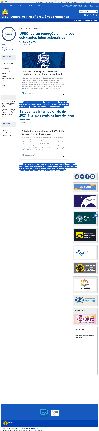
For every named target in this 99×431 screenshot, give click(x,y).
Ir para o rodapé (35, 5)
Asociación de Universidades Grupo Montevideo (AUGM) (44, 164)
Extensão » (5, 76)
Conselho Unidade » (8, 63)
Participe (59, 2)
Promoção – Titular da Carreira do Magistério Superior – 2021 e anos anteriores (9, 111)
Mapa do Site (87, 5)
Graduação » (6, 68)
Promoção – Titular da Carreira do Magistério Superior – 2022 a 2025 (9, 103)
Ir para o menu (16, 5)
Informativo (5, 138)
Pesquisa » (5, 73)
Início (3, 45)
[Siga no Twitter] (88, 15)
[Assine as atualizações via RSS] (96, 15)
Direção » (5, 61)
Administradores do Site (91, 21)
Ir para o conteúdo (6, 5)
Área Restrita (78, 21)
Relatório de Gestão (8, 135)
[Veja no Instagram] (93, 15)
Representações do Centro (8, 79)
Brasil (6, 1)
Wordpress (34, 428)
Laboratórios (6, 83)
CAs (3, 90)
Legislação (83, 2)
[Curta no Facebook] (85, 15)
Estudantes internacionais (33, 103)
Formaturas (5, 117)
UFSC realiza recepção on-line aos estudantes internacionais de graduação (46, 37)
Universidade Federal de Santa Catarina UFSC (47, 107)
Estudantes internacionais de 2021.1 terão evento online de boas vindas (47, 115)
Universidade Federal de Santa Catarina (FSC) (47, 170)
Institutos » (5, 88)
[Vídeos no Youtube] (91, 15)
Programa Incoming (33, 105)
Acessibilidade (68, 5)
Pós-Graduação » (7, 71)
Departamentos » (7, 66)
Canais (91, 2)
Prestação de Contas (8, 133)
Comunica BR (50, 2)
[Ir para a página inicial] (21, 28)
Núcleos (4, 85)
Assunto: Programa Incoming (33, 28)
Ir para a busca (26, 5)
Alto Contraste (77, 5)
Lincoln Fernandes (51, 103)
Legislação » (5, 130)
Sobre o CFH (6, 47)
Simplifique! (39, 2)
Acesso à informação (71, 2)
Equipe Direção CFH (8, 50)
